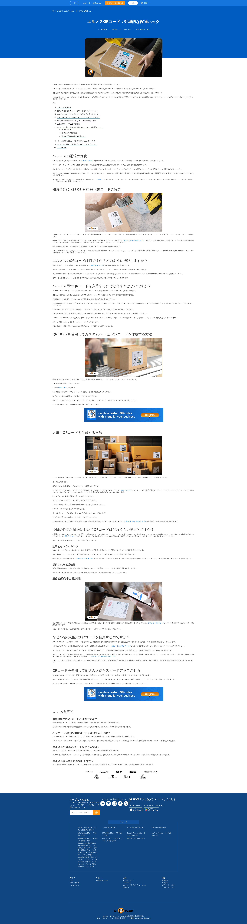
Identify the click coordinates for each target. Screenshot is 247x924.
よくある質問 (61, 147)
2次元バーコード (71, 536)
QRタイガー (62, 388)
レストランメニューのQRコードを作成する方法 (112, 839)
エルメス (99, 179)
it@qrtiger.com (102, 880)
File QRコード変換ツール (136, 838)
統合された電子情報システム (134, 240)
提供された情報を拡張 (69, 133)
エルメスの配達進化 (64, 107)
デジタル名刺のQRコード (136, 827)
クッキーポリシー (168, 887)
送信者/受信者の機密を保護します (74, 136)
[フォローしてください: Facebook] (120, 803)
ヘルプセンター (75, 885)
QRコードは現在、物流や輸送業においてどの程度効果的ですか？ (80, 127)
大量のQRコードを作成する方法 (135, 521)
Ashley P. (104, 29)
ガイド (72, 878)
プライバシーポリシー (169, 885)
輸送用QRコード (97, 265)
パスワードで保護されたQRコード (103, 656)
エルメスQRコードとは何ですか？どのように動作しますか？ (78, 114)
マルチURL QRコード (109, 827)
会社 (125, 878)
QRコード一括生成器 (159, 827)
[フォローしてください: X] (126, 803)
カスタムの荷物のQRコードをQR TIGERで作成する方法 (76, 121)
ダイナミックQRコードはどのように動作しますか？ (87, 828)
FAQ (71, 880)
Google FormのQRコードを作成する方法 (136, 834)
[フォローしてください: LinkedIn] (102, 803)
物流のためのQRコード (85, 558)
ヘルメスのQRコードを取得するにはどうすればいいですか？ (78, 117)
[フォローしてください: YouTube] (108, 803)
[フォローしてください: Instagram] (114, 803)
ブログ (59, 11)
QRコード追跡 (87, 161)
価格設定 (126, 887)
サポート (99, 878)
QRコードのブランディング (121, 646)
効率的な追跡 (66, 130)
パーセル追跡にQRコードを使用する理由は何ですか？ (76, 141)
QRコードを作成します (116, 3)
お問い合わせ (74, 883)
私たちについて (128, 880)
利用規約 (165, 880)
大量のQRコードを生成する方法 (68, 124)
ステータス (127, 883)
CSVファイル (125, 490)
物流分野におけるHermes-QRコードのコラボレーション (77, 111)
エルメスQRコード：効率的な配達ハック (78, 11)
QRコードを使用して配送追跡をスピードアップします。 (77, 144)
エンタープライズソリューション (134, 885)
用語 (163, 878)
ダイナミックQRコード (156, 623)
